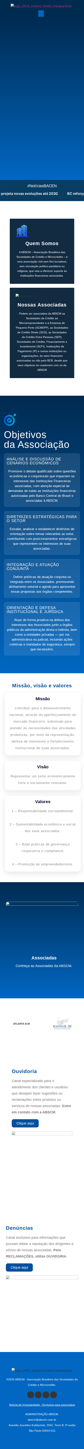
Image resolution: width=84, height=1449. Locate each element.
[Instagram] (46, 1394)
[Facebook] (30, 1394)
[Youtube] (38, 1394)
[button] (41, 13)
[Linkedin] (53, 1394)
